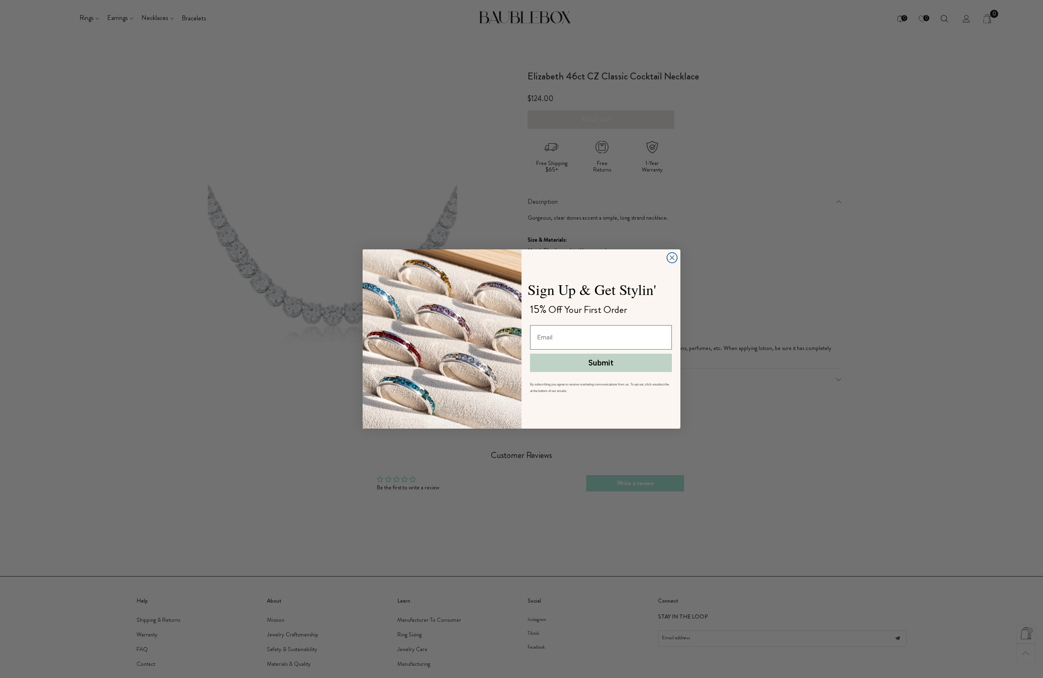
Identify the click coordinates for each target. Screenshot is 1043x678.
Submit (601, 363)
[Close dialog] (672, 258)
